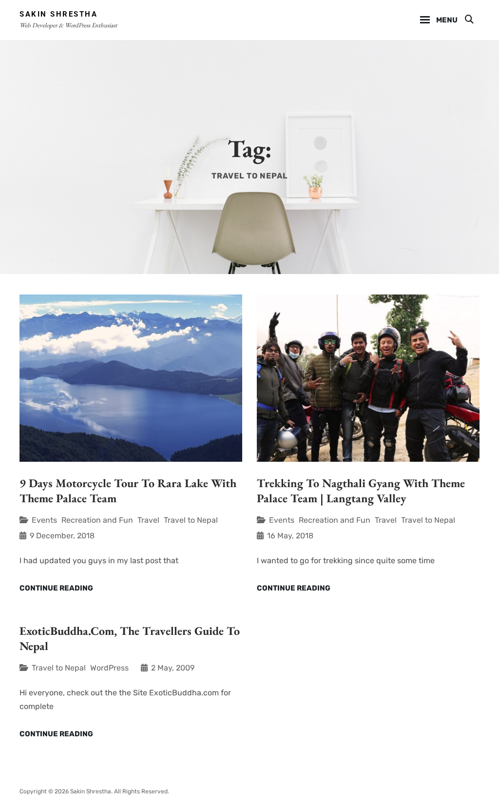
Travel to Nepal (191, 520)
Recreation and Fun (97, 520)
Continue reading (56, 588)
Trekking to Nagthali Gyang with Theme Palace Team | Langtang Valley (361, 490)
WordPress (109, 667)
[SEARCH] (468, 20)
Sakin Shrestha (58, 14)
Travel (148, 520)
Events (44, 520)
